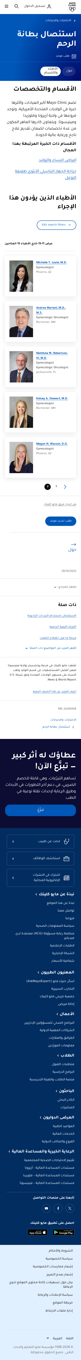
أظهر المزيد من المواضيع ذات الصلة (53, 648)
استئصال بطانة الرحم (56, 727)
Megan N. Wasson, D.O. (52, 444)
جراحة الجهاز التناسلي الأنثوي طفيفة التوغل (45, 175)
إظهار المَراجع (67, 587)
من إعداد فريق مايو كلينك (60, 504)
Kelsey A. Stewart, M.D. (52, 398)
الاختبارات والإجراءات (58, 20)
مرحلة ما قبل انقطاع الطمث (58, 638)
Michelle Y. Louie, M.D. (51, 262)
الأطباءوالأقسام (51, 71)
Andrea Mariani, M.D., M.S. (51, 310)
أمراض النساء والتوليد (57, 160)
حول (69, 71)
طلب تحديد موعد (61, 521)
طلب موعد (63, 56)
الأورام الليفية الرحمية (63, 627)
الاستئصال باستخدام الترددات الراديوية (52, 616)
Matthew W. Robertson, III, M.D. (52, 356)
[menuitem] (69, 71)
